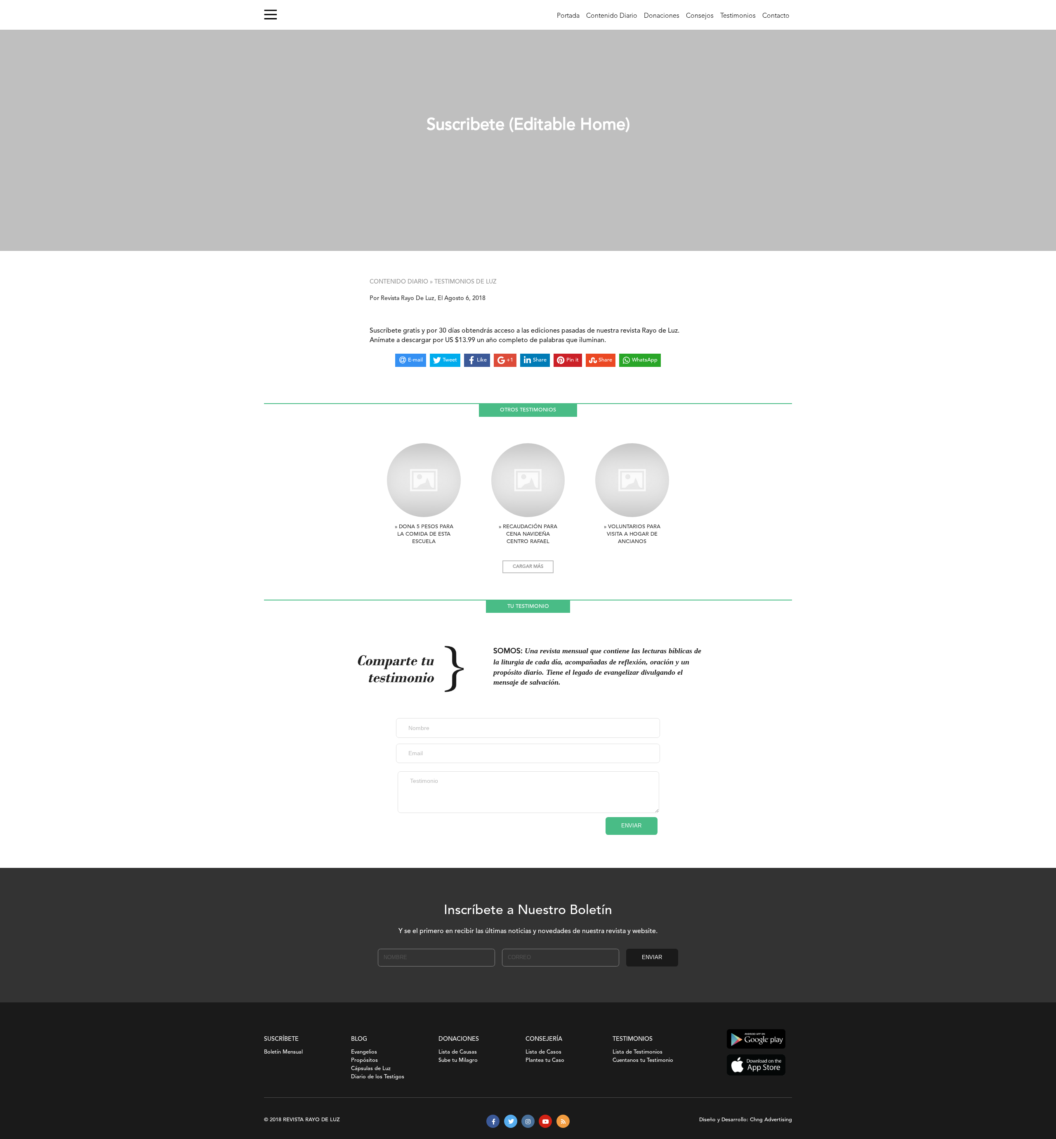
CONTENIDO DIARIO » (401, 282)
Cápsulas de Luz (371, 1068)
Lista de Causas (457, 1052)
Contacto (776, 16)
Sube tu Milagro (458, 1060)
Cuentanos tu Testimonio (643, 1060)
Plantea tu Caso (545, 1060)
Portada (568, 16)
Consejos (700, 16)
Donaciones (661, 16)
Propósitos (364, 1060)
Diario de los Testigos (377, 1077)
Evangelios (364, 1052)
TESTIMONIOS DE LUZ (465, 282)
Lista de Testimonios (637, 1052)
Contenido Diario (611, 16)
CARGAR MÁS (528, 567)
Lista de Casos (543, 1052)
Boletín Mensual (283, 1052)
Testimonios (738, 16)
